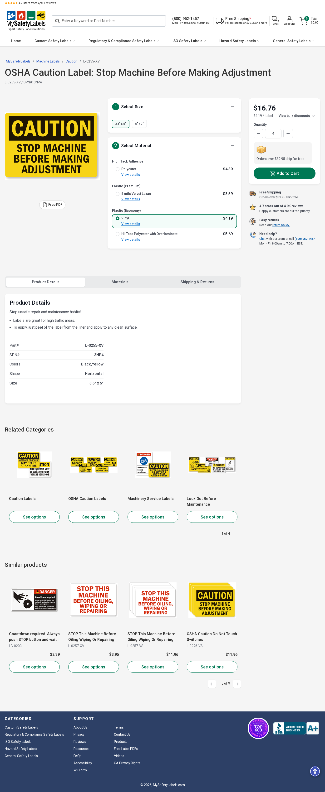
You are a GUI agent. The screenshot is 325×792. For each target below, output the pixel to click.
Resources (81, 749)
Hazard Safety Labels (237, 41)
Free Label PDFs (126, 749)
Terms (119, 727)
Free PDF (55, 204)
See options (34, 516)
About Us (80, 727)
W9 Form (80, 770)
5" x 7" (139, 123)
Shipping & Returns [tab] (197, 282)
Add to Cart (287, 173)
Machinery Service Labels (151, 498)
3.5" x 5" (120, 123)
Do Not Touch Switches (229, 634)
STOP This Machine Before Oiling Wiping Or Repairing (55, 637)
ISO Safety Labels (187, 41)
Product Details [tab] (45, 282)
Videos (119, 756)
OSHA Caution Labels (87, 498)
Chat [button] (262, 238)
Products (121, 742)
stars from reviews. (38, 3)
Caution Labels (22, 498)
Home (16, 41)
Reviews (80, 742)
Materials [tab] (120, 282)
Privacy (79, 734)
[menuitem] (16, 41)
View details (130, 175)
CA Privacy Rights (127, 763)
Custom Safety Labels (52, 41)
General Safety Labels (291, 41)
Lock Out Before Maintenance (201, 501)
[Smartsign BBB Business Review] (296, 728)
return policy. (281, 225)
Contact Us (122, 734)
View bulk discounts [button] (295, 116)
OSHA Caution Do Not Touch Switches (174, 637)
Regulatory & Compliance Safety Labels (122, 41)
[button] (276, 21)
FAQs (77, 756)
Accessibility (83, 763)
